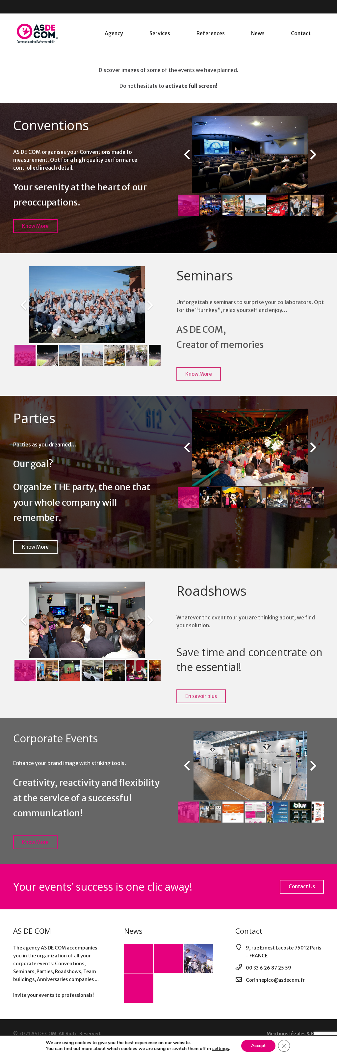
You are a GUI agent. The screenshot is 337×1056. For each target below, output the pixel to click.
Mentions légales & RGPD (295, 1034)
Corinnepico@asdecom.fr (275, 980)
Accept (258, 1046)
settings (220, 1049)
